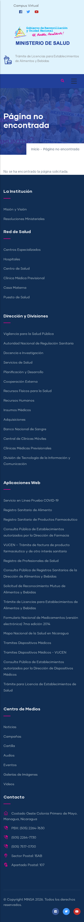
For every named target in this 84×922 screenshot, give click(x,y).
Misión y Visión (15, 209)
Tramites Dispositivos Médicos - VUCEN (35, 652)
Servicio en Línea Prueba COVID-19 (31, 500)
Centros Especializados (22, 249)
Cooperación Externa (21, 381)
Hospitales (12, 259)
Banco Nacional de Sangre (25, 429)
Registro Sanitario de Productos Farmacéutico (40, 519)
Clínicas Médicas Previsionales (27, 448)
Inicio (35, 149)
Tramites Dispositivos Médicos (27, 643)
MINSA (29, 899)
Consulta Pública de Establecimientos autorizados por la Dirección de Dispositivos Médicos (38, 668)
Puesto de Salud (17, 297)
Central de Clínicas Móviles (25, 438)
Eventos (10, 765)
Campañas (12, 736)
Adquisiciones (14, 419)
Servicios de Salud (18, 362)
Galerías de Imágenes (21, 774)
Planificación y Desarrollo (23, 372)
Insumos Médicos (17, 410)
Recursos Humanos (19, 400)
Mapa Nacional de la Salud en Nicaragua (36, 633)
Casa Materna (15, 287)
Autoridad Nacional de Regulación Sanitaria (39, 343)
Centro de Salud (17, 268)
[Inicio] (42, 38)
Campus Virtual (26, 5)
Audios (9, 755)
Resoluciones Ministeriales (24, 219)
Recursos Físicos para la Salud (28, 391)
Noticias (10, 727)
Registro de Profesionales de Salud (31, 561)
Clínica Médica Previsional (24, 278)
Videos (9, 784)
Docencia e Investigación (23, 353)
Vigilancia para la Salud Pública (29, 334)
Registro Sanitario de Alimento (28, 510)
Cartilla (9, 746)
